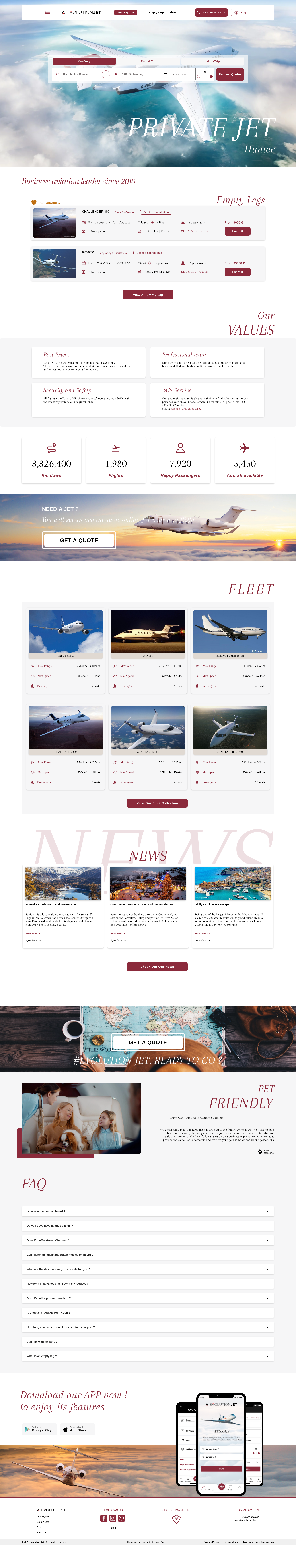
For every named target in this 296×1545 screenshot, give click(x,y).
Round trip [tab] (148, 61)
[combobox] (78, 74)
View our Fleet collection (157, 803)
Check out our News (157, 966)
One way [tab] (84, 61)
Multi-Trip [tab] (213, 61)
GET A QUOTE (79, 540)
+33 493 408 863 (214, 12)
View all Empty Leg (148, 295)
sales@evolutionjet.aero (246, 1520)
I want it (237, 231)
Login (244, 12)
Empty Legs (156, 12)
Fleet (172, 12)
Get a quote (126, 12)
